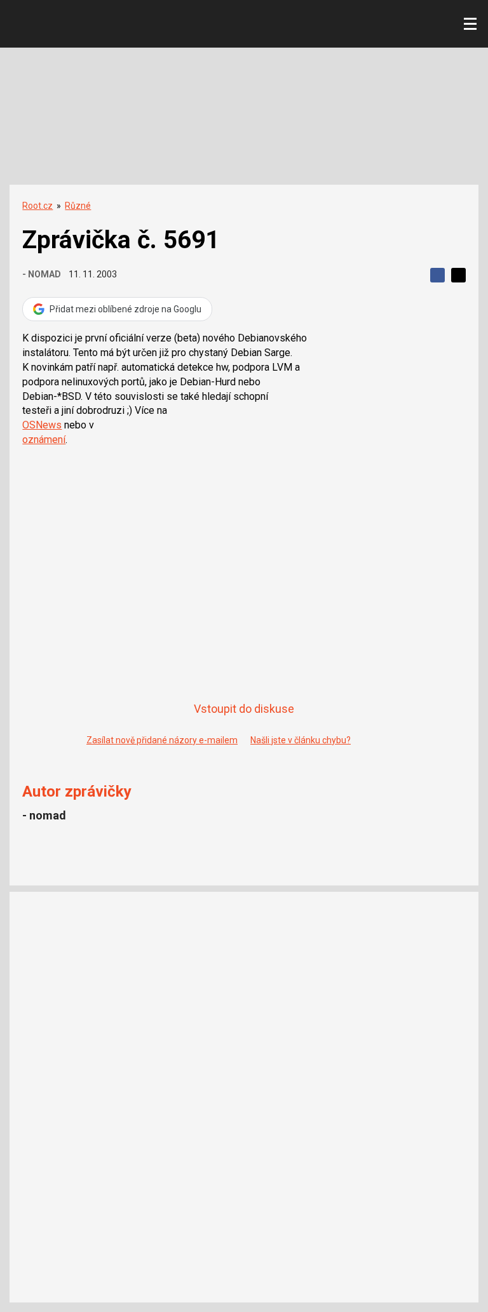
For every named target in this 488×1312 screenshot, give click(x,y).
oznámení (43, 440)
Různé (78, 206)
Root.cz (37, 206)
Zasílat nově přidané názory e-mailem (162, 740)
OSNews (42, 425)
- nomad (41, 274)
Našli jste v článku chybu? (300, 740)
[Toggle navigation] (470, 24)
